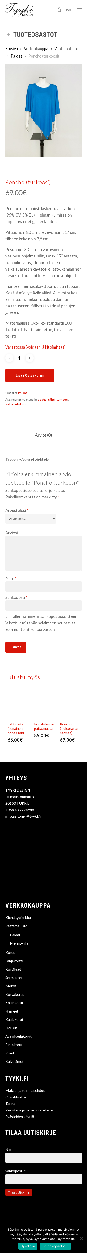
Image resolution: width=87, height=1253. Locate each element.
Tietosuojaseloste (55, 1246)
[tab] (43, 435)
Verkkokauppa (36, 48)
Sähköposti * (15, 1170)
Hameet (11, 1011)
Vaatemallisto (66, 48)
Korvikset (13, 969)
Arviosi (12, 532)
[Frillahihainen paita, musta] (44, 704)
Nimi (10, 578)
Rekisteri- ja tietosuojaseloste (29, 1110)
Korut (10, 952)
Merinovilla (19, 943)
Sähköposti (16, 597)
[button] (74, 9)
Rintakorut (14, 1044)
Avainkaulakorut (18, 1036)
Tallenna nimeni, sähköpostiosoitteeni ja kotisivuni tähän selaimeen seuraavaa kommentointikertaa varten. (41, 623)
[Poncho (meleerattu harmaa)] (70, 704)
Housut (11, 1028)
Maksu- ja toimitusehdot (25, 1090)
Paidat (16, 56)
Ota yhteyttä (15, 1097)
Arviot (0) (43, 435)
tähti (51, 399)
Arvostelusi (16, 510)
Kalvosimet (14, 1061)
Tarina (10, 1103)
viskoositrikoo (15, 404)
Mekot (10, 986)
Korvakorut (14, 994)
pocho (42, 399)
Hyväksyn (28, 1246)
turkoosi (62, 399)
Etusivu (11, 48)
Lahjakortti (14, 960)
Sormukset (14, 977)
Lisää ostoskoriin (30, 375)
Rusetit (11, 1053)
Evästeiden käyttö (19, 1116)
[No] (81, 1238)
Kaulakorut (14, 1002)
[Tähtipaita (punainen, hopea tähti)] (18, 704)
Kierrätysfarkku (18, 917)
